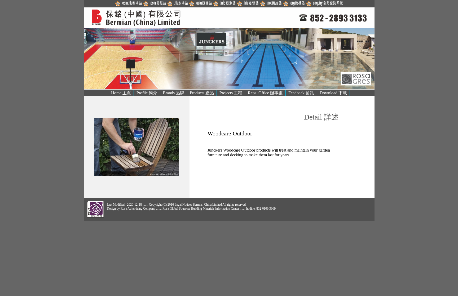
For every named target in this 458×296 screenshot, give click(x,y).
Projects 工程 (230, 93)
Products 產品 (202, 93)
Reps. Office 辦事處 (265, 93)
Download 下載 (333, 93)
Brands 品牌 (173, 93)
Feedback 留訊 (301, 93)
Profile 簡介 (146, 93)
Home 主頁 (121, 93)
